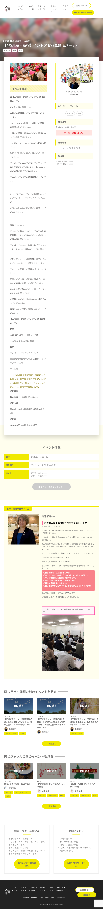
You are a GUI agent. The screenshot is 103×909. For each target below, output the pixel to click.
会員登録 (86, 895)
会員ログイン (81, 5)
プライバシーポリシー (46, 897)
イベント (70, 113)
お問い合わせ (60, 897)
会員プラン (51, 890)
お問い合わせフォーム (76, 864)
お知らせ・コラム (54, 9)
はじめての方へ (14, 890)
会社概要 (26, 897)
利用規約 (34, 897)
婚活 (79, 113)
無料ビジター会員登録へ (27, 864)
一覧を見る (51, 743)
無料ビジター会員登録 (83, 12)
